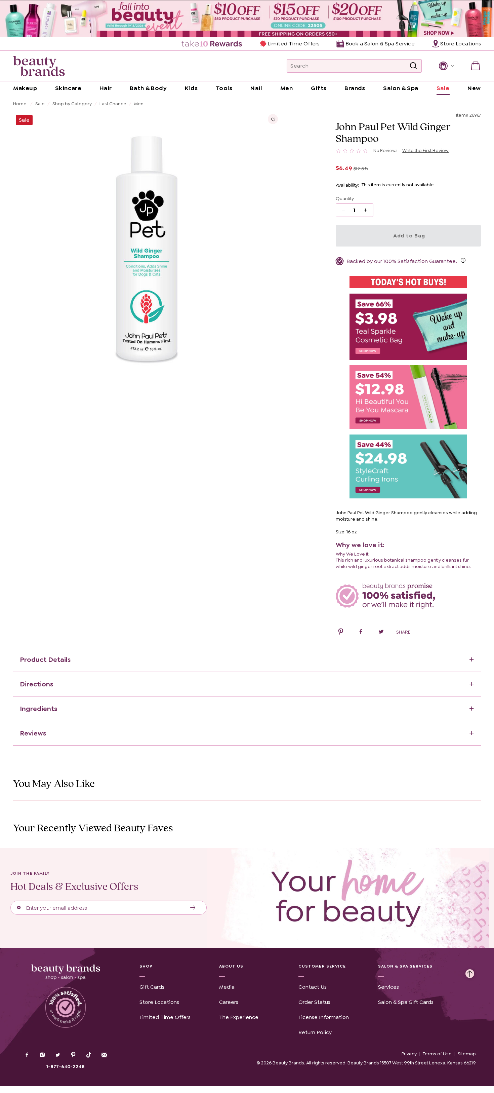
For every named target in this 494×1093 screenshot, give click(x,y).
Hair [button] (105, 88)
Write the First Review (425, 150)
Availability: (347, 185)
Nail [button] (256, 88)
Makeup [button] (25, 88)
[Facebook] (27, 1055)
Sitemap (467, 1054)
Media (227, 986)
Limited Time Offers (293, 43)
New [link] (474, 88)
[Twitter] (57, 1055)
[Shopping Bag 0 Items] (475, 66)
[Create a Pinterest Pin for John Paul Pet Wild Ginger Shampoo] (341, 632)
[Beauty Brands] (39, 65)
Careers (228, 1002)
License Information (323, 1017)
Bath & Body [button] (148, 88)
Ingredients (38, 708)
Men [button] (286, 88)
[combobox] (354, 66)
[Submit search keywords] (413, 66)
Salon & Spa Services (405, 966)
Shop (146, 966)
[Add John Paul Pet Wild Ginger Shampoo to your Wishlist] (273, 119)
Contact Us (312, 986)
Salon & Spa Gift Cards (406, 1002)
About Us (231, 966)
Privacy (409, 1054)
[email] (104, 1055)
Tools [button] (224, 88)
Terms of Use (437, 1054)
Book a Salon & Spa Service (379, 43)
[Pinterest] (73, 1055)
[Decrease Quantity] (368, 210)
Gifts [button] (319, 88)
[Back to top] (469, 972)
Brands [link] (354, 88)
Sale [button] (443, 88)
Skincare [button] (68, 88)
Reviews (33, 733)
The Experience (238, 1017)
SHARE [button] (403, 632)
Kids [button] (191, 88)
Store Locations (159, 1002)
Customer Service (322, 966)
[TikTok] (88, 1055)
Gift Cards (151, 986)
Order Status (314, 1002)
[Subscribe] (193, 907)
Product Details (45, 659)
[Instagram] (42, 1055)
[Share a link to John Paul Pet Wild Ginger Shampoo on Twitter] (381, 632)
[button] (446, 66)
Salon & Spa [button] (400, 88)
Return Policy (315, 1032)
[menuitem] (212, 43)
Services (388, 986)
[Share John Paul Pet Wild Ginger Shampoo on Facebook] (361, 632)
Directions (36, 684)
